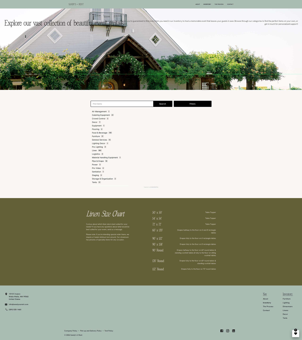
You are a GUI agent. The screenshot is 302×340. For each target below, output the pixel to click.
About (197, 4)
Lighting (286, 303)
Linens (285, 310)
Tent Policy (109, 331)
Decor (285, 314)
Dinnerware (287, 306)
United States (14, 299)
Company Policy (70, 331)
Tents (285, 318)
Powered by (151, 187)
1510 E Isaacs (14, 294)
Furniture (287, 299)
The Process (219, 4)
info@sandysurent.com (18, 304)
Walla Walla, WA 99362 (19, 296)
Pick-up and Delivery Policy (91, 331)
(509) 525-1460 (15, 309)
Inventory (207, 4)
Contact (230, 4)
